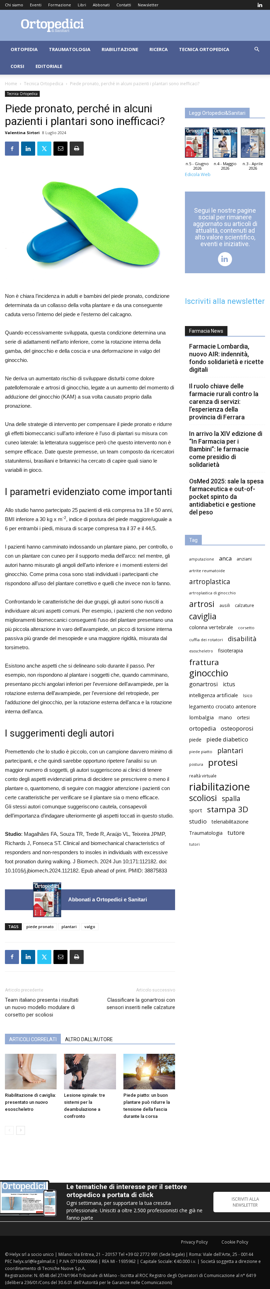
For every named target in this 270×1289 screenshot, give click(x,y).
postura (196, 764)
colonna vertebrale (211, 627)
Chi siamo (14, 4)
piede (195, 739)
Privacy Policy (194, 1242)
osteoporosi (237, 728)
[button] (256, 49)
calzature (244, 605)
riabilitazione (219, 786)
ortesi (243, 717)
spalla (231, 798)
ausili (224, 605)
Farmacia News (206, 331)
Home (11, 84)
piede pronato (40, 926)
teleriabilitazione (230, 821)
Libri (82, 4)
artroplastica (209, 581)
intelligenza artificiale (213, 695)
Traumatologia (69, 49)
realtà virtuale (203, 775)
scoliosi (203, 797)
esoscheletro (201, 651)
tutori (194, 844)
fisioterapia (230, 650)
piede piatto (200, 751)
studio (198, 821)
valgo (89, 926)
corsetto (246, 627)
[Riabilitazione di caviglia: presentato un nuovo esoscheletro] (31, 1071)
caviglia (203, 616)
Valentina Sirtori (22, 132)
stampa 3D (227, 809)
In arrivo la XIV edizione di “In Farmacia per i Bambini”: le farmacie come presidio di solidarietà (225, 449)
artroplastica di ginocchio (212, 592)
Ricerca (158, 49)
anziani (244, 559)
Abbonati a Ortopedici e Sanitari (107, 899)
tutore (236, 832)
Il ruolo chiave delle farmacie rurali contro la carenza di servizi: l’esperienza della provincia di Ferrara (223, 401)
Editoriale (49, 66)
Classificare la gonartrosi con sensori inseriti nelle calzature (141, 1003)
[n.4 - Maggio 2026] (225, 144)
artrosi (201, 604)
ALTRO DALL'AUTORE (89, 1039)
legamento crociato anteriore (222, 706)
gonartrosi (203, 684)
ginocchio (208, 673)
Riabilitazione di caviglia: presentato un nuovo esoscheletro (30, 1102)
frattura (204, 662)
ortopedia (202, 728)
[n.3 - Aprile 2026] (253, 144)
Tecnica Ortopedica (204, 49)
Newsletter (148, 4)
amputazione (201, 559)
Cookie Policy (234, 1242)
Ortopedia (24, 49)
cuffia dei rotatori (206, 639)
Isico (247, 695)
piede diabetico (227, 739)
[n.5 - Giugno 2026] (47, 899)
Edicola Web (198, 174)
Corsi (17, 66)
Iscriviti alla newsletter (225, 301)
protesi (223, 762)
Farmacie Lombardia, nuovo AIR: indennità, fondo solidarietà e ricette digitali (226, 358)
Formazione (59, 4)
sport (195, 810)
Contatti (123, 4)
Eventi (35, 4)
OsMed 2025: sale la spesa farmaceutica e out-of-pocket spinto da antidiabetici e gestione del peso (226, 496)
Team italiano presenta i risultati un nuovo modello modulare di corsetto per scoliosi (41, 1007)
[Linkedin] (260, 5)
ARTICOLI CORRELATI (33, 1039)
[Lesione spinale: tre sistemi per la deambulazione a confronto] (90, 1071)
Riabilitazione (120, 49)
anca (225, 558)
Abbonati (101, 4)
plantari (69, 926)
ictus (229, 684)
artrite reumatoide (207, 570)
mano (225, 717)
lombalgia (201, 717)
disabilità (242, 638)
